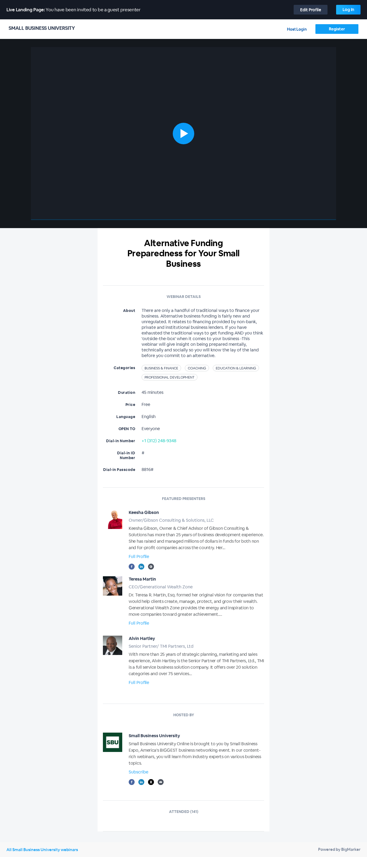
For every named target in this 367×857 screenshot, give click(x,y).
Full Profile (139, 556)
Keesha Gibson (144, 512)
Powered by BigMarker (339, 849)
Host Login (297, 29)
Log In (348, 9)
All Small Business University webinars (42, 849)
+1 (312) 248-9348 (159, 441)
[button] (183, 133)
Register (337, 28)
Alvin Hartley (142, 638)
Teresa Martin (142, 579)
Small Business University (154, 736)
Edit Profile (310, 10)
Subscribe (138, 772)
